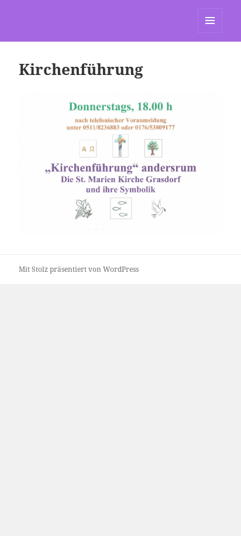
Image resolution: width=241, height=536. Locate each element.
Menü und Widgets (210, 32)
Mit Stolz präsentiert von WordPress (79, 269)
